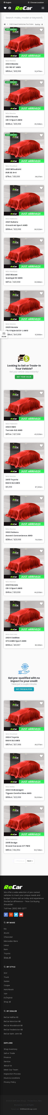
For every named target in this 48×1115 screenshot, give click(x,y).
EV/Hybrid (8, 997)
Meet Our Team (11, 1069)
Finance (7, 1057)
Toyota (7, 953)
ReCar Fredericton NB (13, 1029)
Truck (6, 977)
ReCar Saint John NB (13, 1033)
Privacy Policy (10, 1082)
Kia (5, 929)
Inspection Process (12, 1074)
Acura (6, 933)
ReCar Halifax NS (11, 1017)
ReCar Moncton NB (12, 1021)
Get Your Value (24, 377)
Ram (6, 949)
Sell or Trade (9, 1053)
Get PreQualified (24, 689)
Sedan (6, 981)
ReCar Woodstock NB (13, 1025)
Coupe (7, 985)
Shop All (7, 957)
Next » (30, 861)
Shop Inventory (10, 1049)
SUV (5, 973)
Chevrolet (8, 937)
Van (5, 993)
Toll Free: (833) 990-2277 (15, 908)
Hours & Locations (12, 1078)
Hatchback (9, 989)
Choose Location (37, 2)
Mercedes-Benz (11, 941)
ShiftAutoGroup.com (28, 1109)
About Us (8, 1065)
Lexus (6, 945)
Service (7, 1061)
